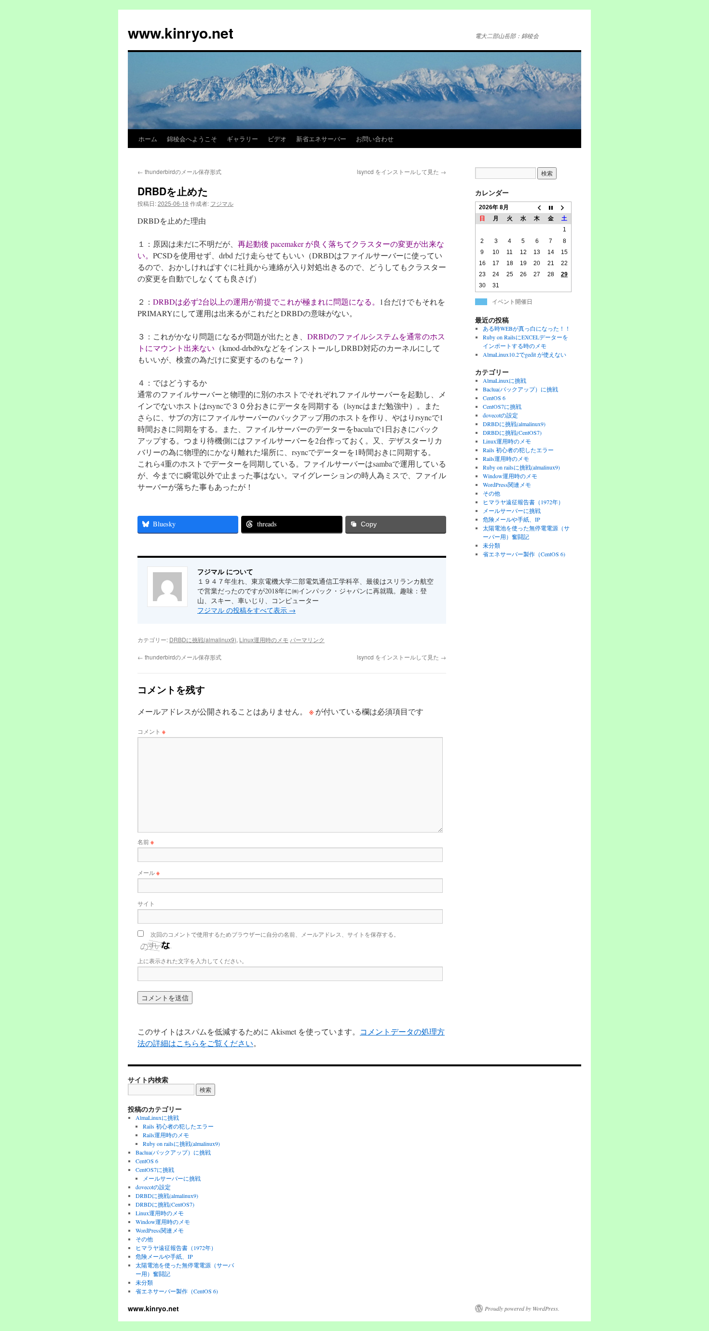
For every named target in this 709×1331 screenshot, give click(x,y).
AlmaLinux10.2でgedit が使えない (524, 354)
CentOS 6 (494, 398)
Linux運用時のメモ (263, 639)
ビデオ (277, 138)
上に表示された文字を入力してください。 (192, 960)
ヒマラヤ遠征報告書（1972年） (523, 502)
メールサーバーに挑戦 (512, 510)
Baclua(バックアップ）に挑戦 (520, 389)
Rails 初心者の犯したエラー (518, 450)
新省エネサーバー (321, 138)
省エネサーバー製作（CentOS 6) (524, 554)
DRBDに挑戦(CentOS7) (512, 432)
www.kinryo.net (180, 32)
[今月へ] (551, 208)
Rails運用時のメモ (506, 458)
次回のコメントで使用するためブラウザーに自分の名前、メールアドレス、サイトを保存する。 (274, 934)
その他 (491, 493)
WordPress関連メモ (507, 484)
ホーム (147, 138)
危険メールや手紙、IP (511, 519)
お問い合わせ (375, 138)
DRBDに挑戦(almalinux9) (202, 639)
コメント (151, 731)
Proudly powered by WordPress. (522, 1308)
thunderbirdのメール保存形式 (179, 171)
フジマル (221, 203)
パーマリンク (307, 639)
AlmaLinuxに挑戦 (504, 380)
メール (148, 872)
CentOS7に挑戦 (502, 406)
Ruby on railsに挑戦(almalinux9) (521, 467)
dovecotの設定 (500, 415)
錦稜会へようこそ (192, 138)
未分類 (491, 545)
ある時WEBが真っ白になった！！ (527, 328)
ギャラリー (242, 138)
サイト (146, 903)
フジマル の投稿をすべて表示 (246, 610)
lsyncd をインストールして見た (401, 171)
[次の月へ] (564, 208)
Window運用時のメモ (510, 476)
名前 (145, 841)
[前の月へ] (537, 208)
